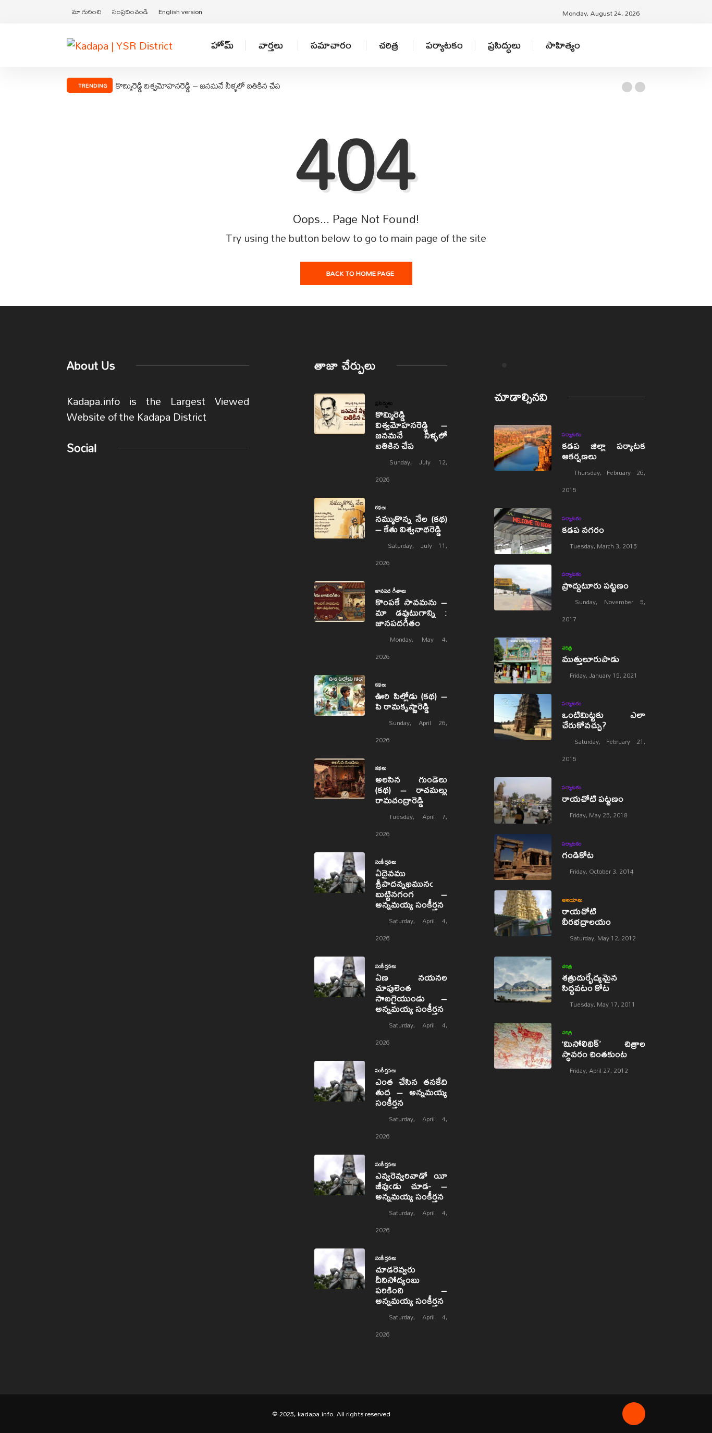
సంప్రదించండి (130, 11)
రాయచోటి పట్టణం (592, 798)
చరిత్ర (388, 45)
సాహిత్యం (563, 45)
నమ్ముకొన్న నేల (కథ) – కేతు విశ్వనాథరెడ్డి (411, 523)
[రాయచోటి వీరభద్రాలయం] (522, 913)
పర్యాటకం (444, 45)
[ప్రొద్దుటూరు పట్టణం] (522, 587)
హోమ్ (222, 45)
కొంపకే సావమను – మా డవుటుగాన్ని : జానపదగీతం (411, 612)
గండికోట (578, 854)
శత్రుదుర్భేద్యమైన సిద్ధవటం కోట (589, 982)
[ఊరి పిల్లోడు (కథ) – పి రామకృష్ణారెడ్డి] (339, 695)
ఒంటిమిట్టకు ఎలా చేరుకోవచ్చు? (603, 719)
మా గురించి (87, 11)
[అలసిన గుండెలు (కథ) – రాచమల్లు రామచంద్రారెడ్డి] (339, 778)
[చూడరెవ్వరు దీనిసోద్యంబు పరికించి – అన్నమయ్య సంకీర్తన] (339, 1268)
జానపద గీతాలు (391, 590)
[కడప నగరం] (522, 531)
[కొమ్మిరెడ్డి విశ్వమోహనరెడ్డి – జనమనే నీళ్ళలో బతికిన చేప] (339, 414)
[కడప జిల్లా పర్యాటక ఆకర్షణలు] (522, 448)
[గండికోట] (522, 857)
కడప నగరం (583, 529)
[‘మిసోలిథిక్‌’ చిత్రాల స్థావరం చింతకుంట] (522, 1046)
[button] (627, 87)
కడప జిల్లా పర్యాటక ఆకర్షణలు (603, 450)
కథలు (380, 507)
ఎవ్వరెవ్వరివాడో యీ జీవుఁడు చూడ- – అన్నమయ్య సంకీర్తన (411, 1186)
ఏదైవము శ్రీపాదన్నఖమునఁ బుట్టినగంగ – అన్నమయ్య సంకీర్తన (411, 888)
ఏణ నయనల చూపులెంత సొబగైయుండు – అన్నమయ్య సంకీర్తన (411, 993)
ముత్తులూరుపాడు (590, 658)
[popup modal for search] (642, 45)
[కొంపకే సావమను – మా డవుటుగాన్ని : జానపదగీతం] (339, 601)
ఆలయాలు (572, 900)
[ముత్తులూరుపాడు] (522, 660)
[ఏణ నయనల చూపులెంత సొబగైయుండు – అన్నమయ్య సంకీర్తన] (339, 977)
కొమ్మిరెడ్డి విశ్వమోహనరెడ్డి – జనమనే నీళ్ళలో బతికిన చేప (198, 85)
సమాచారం (331, 45)
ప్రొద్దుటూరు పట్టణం (595, 585)
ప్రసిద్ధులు (504, 45)
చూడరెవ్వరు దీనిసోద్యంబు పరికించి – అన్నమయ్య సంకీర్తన (411, 1284)
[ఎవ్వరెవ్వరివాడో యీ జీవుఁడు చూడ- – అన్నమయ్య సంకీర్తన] (339, 1175)
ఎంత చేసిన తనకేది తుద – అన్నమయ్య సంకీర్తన (411, 1092)
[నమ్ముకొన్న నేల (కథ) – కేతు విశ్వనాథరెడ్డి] (339, 518)
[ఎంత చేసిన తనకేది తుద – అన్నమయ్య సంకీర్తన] (339, 1081)
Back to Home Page (360, 273)
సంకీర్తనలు (385, 861)
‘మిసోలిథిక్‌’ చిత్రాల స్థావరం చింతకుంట (603, 1048)
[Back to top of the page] (634, 1417)
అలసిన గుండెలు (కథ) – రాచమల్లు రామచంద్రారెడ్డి (411, 789)
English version (180, 11)
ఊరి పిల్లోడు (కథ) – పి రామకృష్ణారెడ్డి (411, 701)
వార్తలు (271, 45)
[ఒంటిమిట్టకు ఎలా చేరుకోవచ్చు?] (522, 717)
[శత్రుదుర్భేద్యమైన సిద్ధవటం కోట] (522, 979)
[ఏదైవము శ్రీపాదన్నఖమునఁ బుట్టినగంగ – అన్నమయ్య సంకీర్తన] (339, 872)
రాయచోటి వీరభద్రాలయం (586, 916)
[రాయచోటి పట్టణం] (522, 800)
